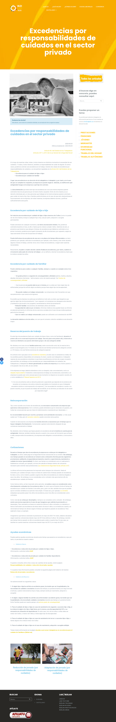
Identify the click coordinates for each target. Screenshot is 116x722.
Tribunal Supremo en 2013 (32, 377)
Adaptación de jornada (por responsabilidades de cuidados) (57, 670)
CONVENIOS (100, 6)
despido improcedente (17, 373)
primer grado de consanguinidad (49, 602)
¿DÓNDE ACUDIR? (70, 6)
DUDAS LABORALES (86, 6)
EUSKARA (39, 699)
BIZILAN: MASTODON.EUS (67, 707)
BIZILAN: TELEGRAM (65, 703)
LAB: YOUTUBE (64, 701)
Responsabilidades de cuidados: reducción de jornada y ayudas (31, 565)
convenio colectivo (33, 417)
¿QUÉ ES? (46, 6)
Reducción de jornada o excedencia (22, 572)
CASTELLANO (50, 10)
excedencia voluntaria (39, 355)
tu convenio (64, 491)
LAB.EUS (62, 699)
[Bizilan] (16, 8)
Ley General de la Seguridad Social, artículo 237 (53, 466)
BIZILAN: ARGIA (64, 710)
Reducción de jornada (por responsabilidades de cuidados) (25, 670)
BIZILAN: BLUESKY (65, 705)
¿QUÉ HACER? (56, 6)
